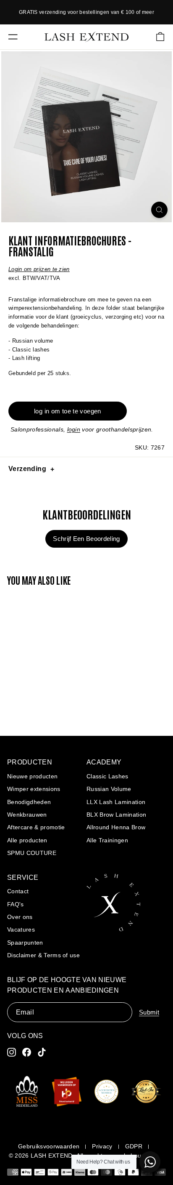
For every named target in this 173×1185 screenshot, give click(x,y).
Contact (18, 891)
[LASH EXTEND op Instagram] (11, 1052)
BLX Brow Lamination (116, 814)
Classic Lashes (107, 776)
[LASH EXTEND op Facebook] (26, 1052)
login (74, 429)
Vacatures (21, 929)
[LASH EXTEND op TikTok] (41, 1052)
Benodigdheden (29, 802)
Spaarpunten (25, 942)
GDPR (133, 1146)
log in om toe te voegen (67, 411)
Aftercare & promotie (36, 827)
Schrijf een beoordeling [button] (86, 538)
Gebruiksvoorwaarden (48, 1146)
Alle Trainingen (107, 840)
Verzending (27, 468)
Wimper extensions (33, 789)
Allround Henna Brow (115, 827)
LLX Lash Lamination (115, 802)
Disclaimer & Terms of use (43, 955)
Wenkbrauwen (27, 814)
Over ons (20, 916)
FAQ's (15, 904)
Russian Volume (108, 789)
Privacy (102, 1146)
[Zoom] (159, 210)
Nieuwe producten (32, 776)
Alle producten (27, 840)
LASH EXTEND (52, 1155)
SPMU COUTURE (31, 852)
